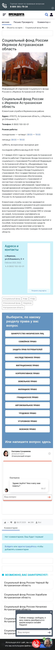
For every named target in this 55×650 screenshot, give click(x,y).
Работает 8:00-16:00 (13, 262)
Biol (39, 522)
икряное (28, 303)
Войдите (9, 546)
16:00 (37, 134)
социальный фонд (12, 299)
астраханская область (14, 307)
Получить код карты (39, 291)
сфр (25, 299)
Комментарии (10, 528)
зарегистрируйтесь (27, 546)
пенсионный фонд (12, 303)
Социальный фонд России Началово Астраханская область (25, 608)
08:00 (29, 134)
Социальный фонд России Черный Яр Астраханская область (26, 584)
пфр (33, 299)
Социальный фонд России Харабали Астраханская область (25, 596)
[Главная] (3, 28)
